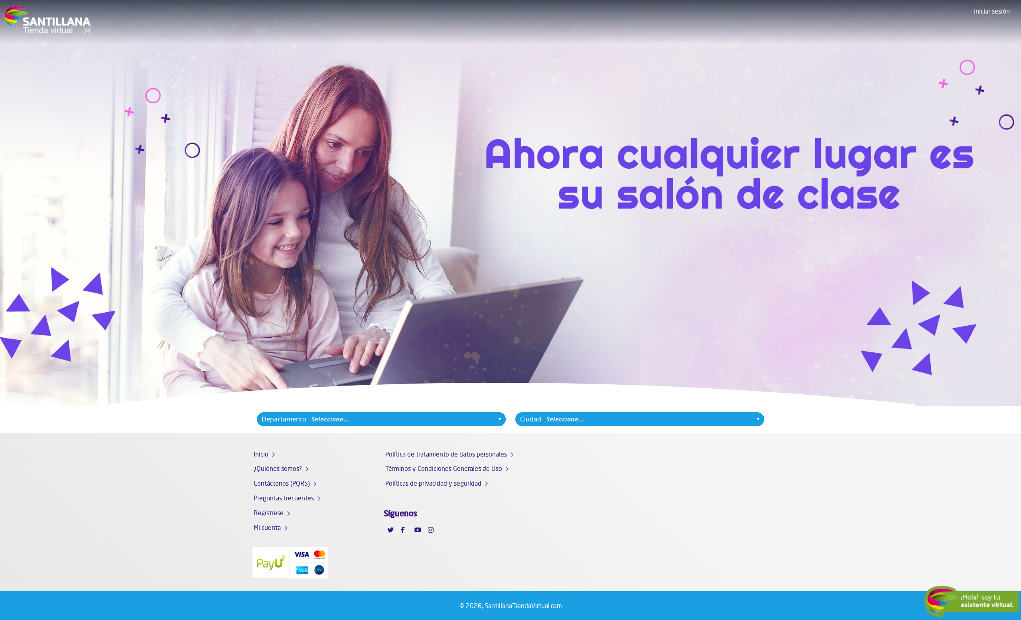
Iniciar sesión (992, 11)
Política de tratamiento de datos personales (446, 454)
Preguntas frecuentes (284, 498)
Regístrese (269, 513)
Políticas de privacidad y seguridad (433, 483)
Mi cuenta (267, 527)
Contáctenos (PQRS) (282, 483)
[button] (76, 203)
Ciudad (530, 419)
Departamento (284, 419)
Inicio (261, 454)
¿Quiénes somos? (278, 468)
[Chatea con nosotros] (971, 601)
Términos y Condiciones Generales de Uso (443, 468)
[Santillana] (48, 21)
